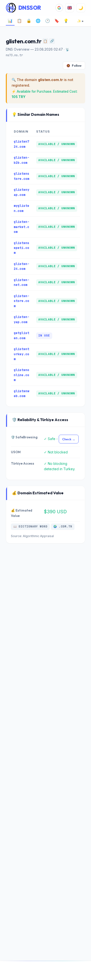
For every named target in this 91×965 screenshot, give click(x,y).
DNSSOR (29, 7)
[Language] (69, 7)
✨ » (80, 21)
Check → (68, 439)
